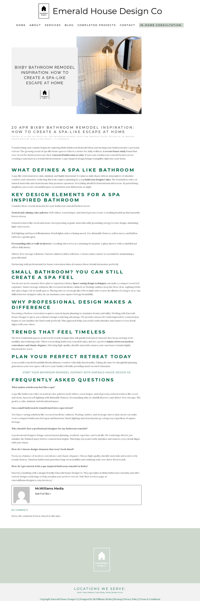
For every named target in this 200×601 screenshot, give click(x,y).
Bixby (102, 592)
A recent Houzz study (114, 151)
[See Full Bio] (50, 494)
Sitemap (117, 599)
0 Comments (62, 139)
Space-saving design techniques (89, 283)
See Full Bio (42, 493)
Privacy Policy (131, 599)
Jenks (108, 592)
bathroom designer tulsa (98, 179)
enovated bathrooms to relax (68, 155)
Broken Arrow (117, 592)
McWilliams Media (41, 139)
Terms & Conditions (149, 599)
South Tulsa (81, 592)
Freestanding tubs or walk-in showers (31, 243)
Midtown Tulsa (93, 592)
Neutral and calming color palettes (30, 212)
